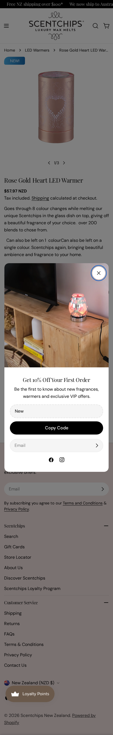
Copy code (56, 428)
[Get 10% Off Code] (97, 445)
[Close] (98, 273)
